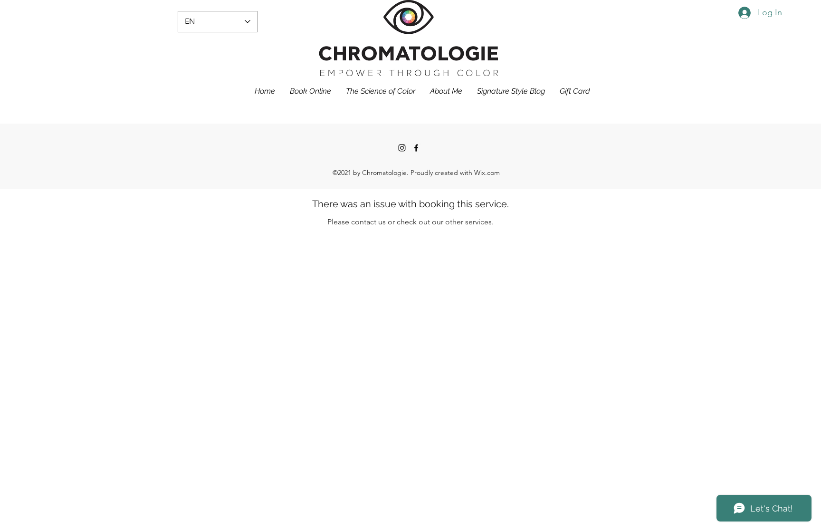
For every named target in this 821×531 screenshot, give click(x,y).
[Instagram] (402, 148)
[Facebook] (416, 148)
